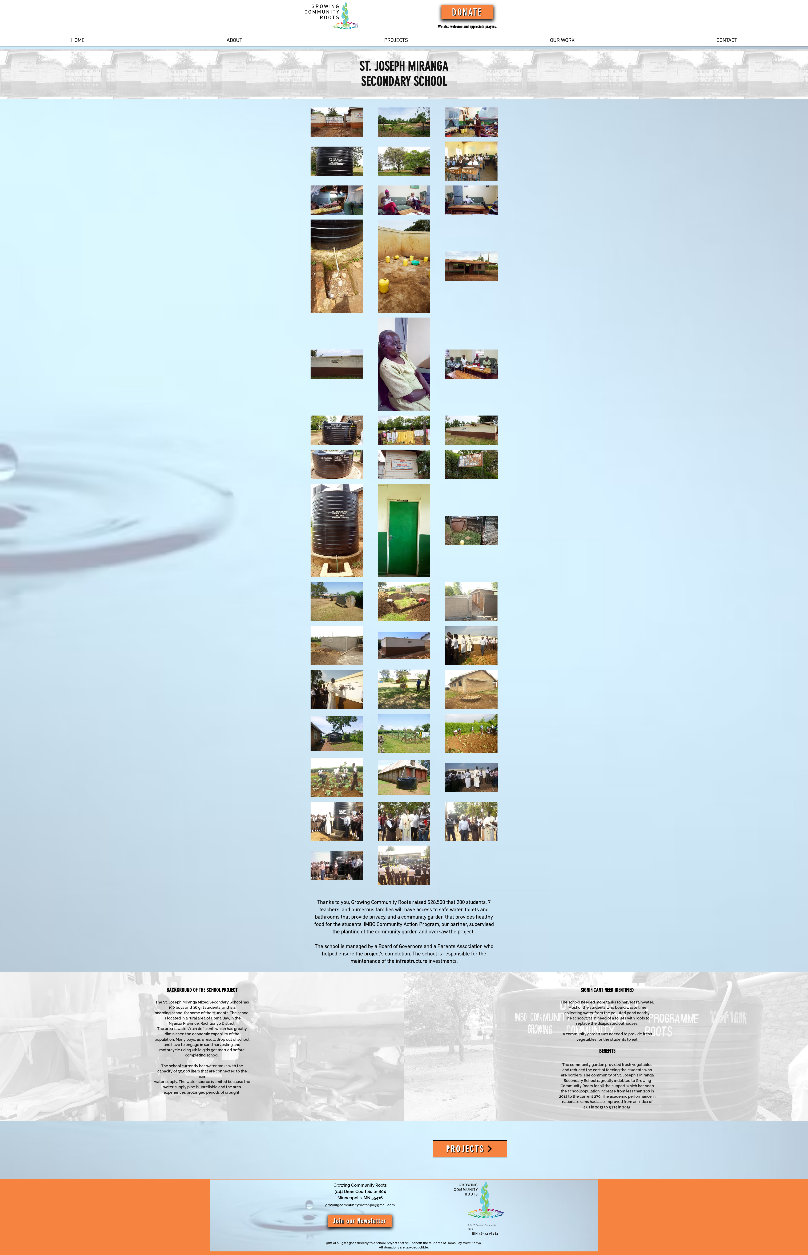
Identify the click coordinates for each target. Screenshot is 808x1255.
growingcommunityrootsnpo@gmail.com (360, 1205)
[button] (396, 39)
